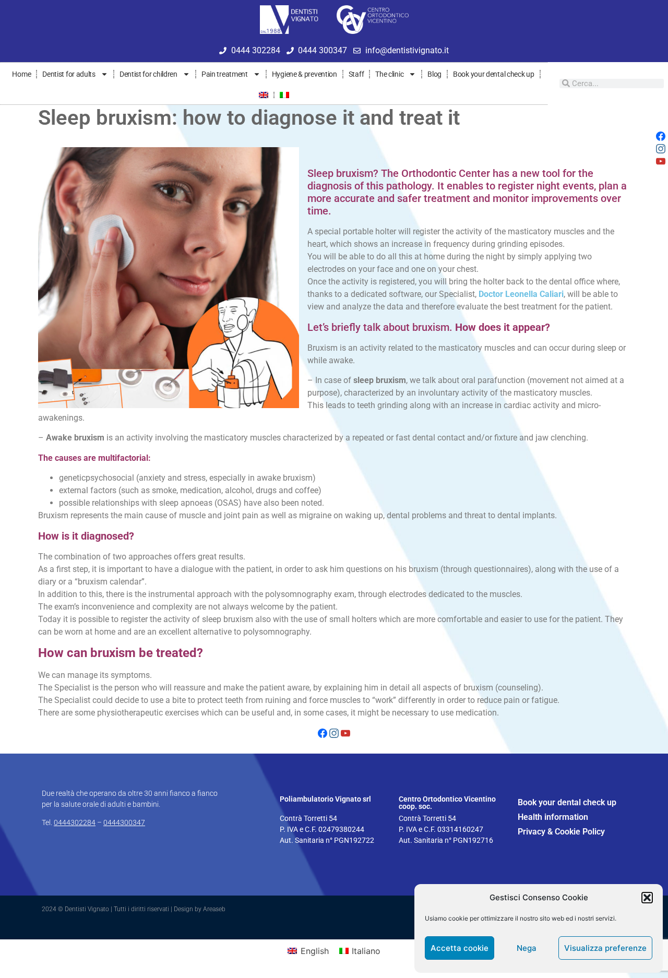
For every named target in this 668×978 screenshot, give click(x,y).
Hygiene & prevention (304, 74)
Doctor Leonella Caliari (521, 294)
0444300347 (124, 822)
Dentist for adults (69, 74)
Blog (434, 74)
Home (21, 74)
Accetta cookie (459, 948)
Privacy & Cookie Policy (561, 832)
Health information (553, 817)
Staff (356, 74)
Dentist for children (148, 74)
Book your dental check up (493, 74)
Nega (526, 948)
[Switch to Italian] (284, 95)
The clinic (389, 74)
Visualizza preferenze (605, 948)
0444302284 (75, 822)
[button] (647, 897)
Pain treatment (224, 74)
